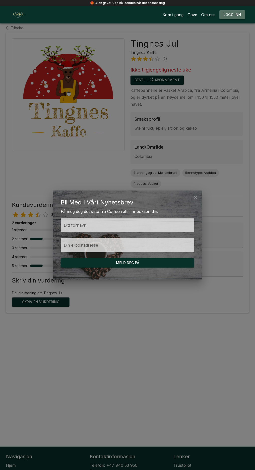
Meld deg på (127, 263)
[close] (195, 197)
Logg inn (232, 14)
